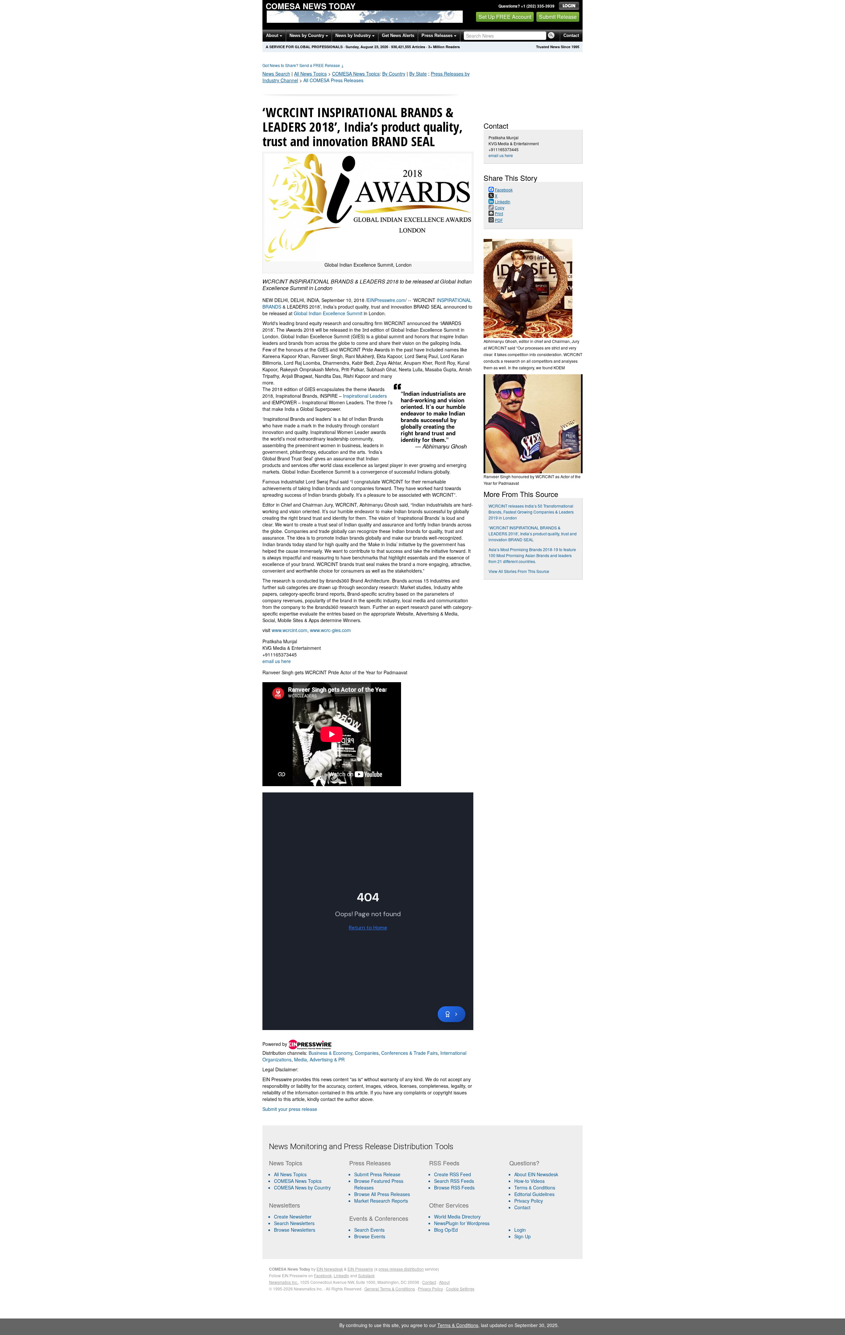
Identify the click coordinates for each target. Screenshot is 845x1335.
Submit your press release (289, 1109)
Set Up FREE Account (505, 16)
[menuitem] (306, 1181)
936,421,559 (401, 46)
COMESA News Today (310, 6)
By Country (393, 73)
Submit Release (558, 16)
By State (418, 73)
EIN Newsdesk (330, 1269)
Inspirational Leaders (365, 395)
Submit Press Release (377, 1174)
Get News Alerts (398, 35)
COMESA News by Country (302, 1187)
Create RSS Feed (452, 1174)
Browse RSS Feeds (454, 1187)
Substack (366, 1275)
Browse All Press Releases (382, 1194)
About (273, 35)
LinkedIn (341, 1275)
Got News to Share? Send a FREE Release (303, 65)
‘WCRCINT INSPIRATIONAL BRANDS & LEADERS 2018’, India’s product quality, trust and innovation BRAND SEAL (533, 533)
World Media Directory (457, 1216)
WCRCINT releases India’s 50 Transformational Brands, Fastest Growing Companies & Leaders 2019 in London (531, 511)
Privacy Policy (528, 1200)
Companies (367, 1053)
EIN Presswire (360, 1269)
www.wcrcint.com (289, 630)
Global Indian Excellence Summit (328, 313)
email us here (276, 661)
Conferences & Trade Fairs (409, 1053)
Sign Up (522, 1236)
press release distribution (401, 1269)
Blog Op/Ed (446, 1229)
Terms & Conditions (534, 1187)
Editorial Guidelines (534, 1194)
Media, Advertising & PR (319, 1059)
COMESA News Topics (297, 1181)
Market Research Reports (381, 1200)
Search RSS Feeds (454, 1181)
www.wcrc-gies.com (330, 630)
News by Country (307, 35)
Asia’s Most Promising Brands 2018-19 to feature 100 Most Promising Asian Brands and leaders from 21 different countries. (532, 555)
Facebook (323, 1275)
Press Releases (438, 35)
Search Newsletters (294, 1223)
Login (520, 1229)
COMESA (356, 73)
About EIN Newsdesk (536, 1174)
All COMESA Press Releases (333, 80)
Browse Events (369, 1236)
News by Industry (353, 35)
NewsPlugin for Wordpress (462, 1223)
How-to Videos (529, 1181)
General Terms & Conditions (389, 1288)
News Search (276, 73)
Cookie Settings (460, 1288)
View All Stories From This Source (519, 571)
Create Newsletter (293, 1216)
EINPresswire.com (386, 300)
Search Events (369, 1229)
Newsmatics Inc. (283, 1282)
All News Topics (310, 73)
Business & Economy (330, 1053)
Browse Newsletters (294, 1229)
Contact (571, 35)
